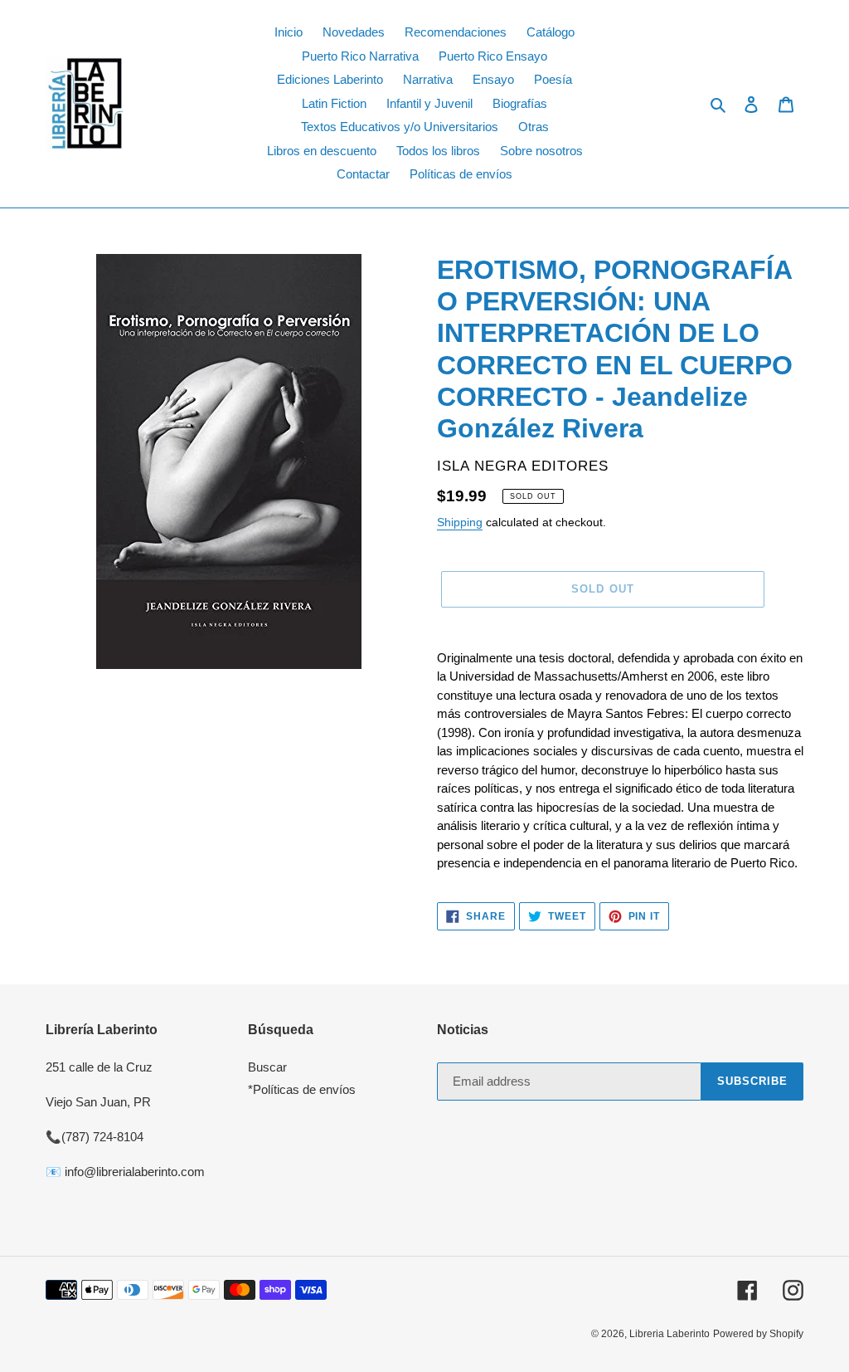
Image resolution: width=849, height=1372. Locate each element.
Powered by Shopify (758, 1334)
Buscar (267, 1067)
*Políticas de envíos (302, 1089)
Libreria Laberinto (669, 1334)
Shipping (460, 522)
